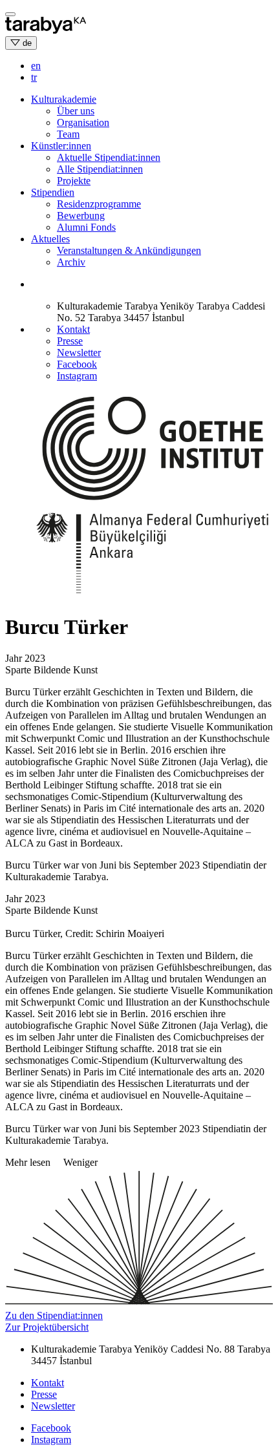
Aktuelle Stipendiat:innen (108, 157)
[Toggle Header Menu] (10, 14)
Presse (70, 340)
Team (68, 134)
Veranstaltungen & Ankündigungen (129, 250)
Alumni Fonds (86, 227)
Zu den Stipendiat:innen (54, 1315)
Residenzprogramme (99, 203)
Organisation (83, 122)
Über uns (75, 110)
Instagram (77, 375)
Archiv (71, 262)
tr (34, 77)
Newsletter (79, 352)
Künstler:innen (61, 145)
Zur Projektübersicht (47, 1327)
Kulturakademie (63, 99)
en (36, 65)
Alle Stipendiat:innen (100, 169)
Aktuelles (50, 238)
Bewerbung (81, 215)
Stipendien (52, 192)
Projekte (74, 180)
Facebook (77, 364)
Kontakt (73, 329)
